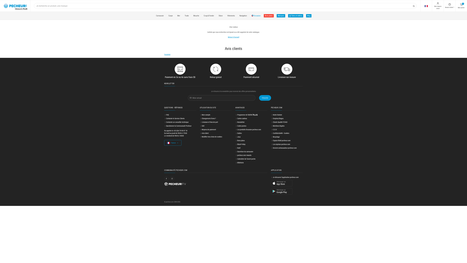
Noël (238, 148)
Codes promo (241, 126)
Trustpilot (167, 55)
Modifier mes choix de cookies (212, 137)
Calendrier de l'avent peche (246, 159)
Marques (281, 16)
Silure (221, 16)
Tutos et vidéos (296, 16)
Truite (187, 16)
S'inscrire (265, 98)
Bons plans (269, 16)
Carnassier (160, 16)
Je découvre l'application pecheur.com (286, 177)
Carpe (170, 16)
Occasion (256, 16)
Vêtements (231, 16)
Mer (178, 16)
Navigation (243, 16)
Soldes (239, 133)
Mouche (196, 16)
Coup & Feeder (209, 16)
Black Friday (241, 144)
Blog (308, 16)
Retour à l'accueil (233, 37)
